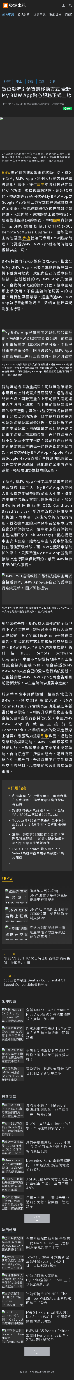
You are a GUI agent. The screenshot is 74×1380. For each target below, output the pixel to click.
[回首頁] (17, 5)
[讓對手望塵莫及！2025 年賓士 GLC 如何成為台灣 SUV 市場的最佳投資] (13, 1147)
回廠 (41, 81)
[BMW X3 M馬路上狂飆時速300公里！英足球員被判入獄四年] (16, 914)
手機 (30, 81)
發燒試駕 (24, 14)
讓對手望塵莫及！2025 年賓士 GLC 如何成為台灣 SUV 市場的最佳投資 (49, 1146)
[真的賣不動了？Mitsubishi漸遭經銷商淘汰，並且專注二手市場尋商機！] (13, 1110)
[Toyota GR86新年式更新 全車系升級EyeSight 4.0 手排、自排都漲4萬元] (13, 1262)
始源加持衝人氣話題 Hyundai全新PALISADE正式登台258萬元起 (38, 812)
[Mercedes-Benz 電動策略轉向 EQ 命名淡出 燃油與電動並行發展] (13, 1165)
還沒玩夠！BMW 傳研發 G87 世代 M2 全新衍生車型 (48, 1071)
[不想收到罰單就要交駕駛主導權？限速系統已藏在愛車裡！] (16, 932)
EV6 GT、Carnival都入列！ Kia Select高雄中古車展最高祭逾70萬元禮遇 (38, 853)
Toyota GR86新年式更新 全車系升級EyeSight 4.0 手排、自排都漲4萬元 (39, 824)
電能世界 (55, 14)
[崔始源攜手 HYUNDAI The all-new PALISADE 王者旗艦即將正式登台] (13, 1299)
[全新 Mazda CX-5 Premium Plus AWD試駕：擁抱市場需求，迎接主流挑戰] (13, 1015)
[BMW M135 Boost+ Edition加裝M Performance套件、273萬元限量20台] (13, 1336)
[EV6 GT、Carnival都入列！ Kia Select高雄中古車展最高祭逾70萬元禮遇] (13, 1317)
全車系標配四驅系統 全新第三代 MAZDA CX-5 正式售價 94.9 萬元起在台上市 (48, 1243)
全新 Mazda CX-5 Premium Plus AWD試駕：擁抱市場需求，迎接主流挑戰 (48, 1014)
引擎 (52, 81)
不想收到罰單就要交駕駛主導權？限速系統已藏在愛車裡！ (48, 932)
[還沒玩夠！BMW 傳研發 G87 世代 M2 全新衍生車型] (13, 1074)
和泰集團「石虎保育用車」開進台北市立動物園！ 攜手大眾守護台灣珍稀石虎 (39, 800)
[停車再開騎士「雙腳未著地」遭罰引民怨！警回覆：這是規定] (13, 1202)
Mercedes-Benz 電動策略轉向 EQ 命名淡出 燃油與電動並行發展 (48, 1165)
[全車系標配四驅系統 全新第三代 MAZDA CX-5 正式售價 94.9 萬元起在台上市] (13, 1243)
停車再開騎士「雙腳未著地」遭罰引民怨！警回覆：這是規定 (48, 1201)
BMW (7, 81)
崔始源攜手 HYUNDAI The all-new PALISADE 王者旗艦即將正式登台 (48, 1298)
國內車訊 (8, 14)
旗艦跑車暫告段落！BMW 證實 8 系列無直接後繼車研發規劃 (49, 895)
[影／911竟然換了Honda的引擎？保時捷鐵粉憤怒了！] (13, 1129)
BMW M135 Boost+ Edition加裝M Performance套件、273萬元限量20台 (48, 1335)
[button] (69, 5)
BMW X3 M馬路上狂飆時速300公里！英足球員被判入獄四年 (49, 913)
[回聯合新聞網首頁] (5, 5)
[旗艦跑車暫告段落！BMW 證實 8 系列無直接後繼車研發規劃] (16, 896)
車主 (19, 81)
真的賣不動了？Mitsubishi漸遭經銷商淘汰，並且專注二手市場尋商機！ (47, 1109)
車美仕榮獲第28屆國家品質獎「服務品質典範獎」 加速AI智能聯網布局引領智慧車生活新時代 (38, 838)
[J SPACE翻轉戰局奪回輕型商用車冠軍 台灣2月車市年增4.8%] (13, 1184)
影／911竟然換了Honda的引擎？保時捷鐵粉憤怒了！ (49, 1126)
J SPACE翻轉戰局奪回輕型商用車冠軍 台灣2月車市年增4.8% (49, 1183)
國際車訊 (39, 14)
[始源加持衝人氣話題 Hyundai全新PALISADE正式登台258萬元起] (13, 1280)
